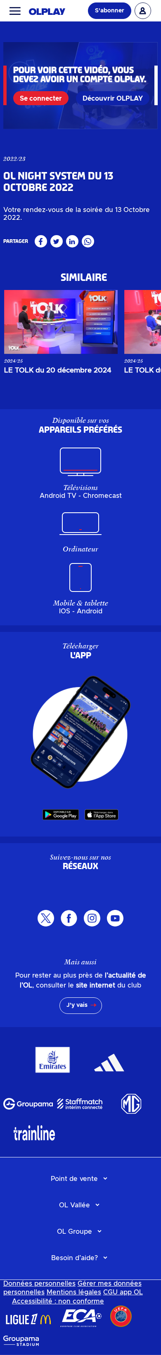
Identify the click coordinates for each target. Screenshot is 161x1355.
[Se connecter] (143, 10)
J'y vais (77, 1005)
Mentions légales (74, 1292)
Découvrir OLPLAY (113, 98)
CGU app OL (123, 1292)
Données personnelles (39, 1283)
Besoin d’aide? (74, 1258)
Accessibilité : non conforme (58, 1301)
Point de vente (74, 1179)
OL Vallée (74, 1205)
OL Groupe (74, 1231)
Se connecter (41, 98)
